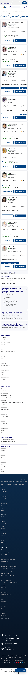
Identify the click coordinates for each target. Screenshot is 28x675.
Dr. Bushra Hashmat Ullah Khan (15, 124)
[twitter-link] (12, 662)
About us (3, 489)
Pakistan (5, 272)
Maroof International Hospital (7, 571)
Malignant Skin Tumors (5, 365)
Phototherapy (3, 390)
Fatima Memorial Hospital (6, 556)
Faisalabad (3, 533)
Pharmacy (3, 608)
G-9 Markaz (3, 459)
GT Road (2, 471)
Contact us (3, 501)
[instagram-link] (16, 662)
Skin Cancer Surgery (5, 416)
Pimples (2, 411)
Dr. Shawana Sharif (12, 98)
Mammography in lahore (6, 594)
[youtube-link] (18, 662)
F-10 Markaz (3, 462)
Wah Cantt (3, 542)
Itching (2, 381)
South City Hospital (5, 573)
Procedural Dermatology (6, 395)
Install (24, 2)
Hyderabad (3, 545)
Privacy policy (4, 491)
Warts (2, 346)
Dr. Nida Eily (10, 173)
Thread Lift (3, 430)
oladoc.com (21, 659)
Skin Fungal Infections (5, 342)
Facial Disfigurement (5, 363)
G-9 (1, 457)
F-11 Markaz (3, 450)
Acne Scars (3, 344)
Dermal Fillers (3, 404)
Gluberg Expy (3, 466)
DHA (1, 469)
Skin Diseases (3, 337)
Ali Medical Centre (5, 561)
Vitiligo (2, 353)
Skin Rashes (3, 379)
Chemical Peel (4, 407)
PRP (1, 388)
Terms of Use (4, 503)
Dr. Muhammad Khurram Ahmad (15, 22)
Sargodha (3, 535)
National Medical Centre (6, 580)
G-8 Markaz (3, 448)
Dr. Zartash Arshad (12, 197)
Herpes (2, 372)
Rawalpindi (3, 523)
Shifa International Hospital (6, 564)
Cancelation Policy (5, 505)
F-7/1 (1, 464)
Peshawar (3, 528)
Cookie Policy (14, 673)
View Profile (7, 40)
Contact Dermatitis (5, 377)
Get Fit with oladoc (5, 615)
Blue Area (3, 452)
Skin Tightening (4, 423)
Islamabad (9, 272)
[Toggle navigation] (26, 7)
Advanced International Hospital (8, 568)
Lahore (2, 519)
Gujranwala (3, 530)
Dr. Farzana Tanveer (12, 246)
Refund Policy (4, 496)
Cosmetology (3, 400)
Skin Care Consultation (5, 418)
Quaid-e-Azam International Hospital (9, 566)
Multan (2, 526)
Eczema (2, 367)
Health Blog (3, 601)
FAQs (2, 508)
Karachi (2, 516)
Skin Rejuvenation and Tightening (7, 397)
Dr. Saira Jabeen (11, 148)
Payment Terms (4, 498)
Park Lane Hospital (5, 578)
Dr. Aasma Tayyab (12, 47)
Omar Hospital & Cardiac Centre (8, 559)
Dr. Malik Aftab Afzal (12, 71)
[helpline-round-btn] (24, 7)
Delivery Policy (4, 494)
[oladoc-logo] (4, 7)
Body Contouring (4, 393)
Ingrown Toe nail (4, 339)
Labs (2, 611)
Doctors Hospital (4, 549)
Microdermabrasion (5, 409)
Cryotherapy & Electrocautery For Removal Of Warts (12, 402)
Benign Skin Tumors (5, 360)
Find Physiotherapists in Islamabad (8, 441)
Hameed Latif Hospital (5, 552)
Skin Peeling (3, 421)
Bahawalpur (3, 538)
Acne (2, 358)
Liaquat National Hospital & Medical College (10, 582)
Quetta (2, 540)
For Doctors (3, 606)
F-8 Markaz (3, 455)
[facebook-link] (14, 662)
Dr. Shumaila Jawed (12, 222)
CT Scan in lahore (4, 592)
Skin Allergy (3, 356)
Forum (2, 604)
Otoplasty (3, 432)
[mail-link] (20, 662)
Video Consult (8, 117)
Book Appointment (20, 40)
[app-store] (7, 622)
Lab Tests (3, 613)
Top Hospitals (4, 547)
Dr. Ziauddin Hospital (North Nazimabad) (9, 575)
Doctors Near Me (14, 16)
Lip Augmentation (4, 428)
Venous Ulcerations (5, 370)
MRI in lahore (3, 587)
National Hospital (4, 554)
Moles (2, 349)
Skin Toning (3, 425)
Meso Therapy (4, 414)
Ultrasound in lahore (5, 596)
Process (3, 510)
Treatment (14, 272)
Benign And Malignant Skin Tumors (8, 351)
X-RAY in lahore (4, 589)
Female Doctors (4, 16)
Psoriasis (2, 374)
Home (1, 272)
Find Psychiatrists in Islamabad (7, 439)
